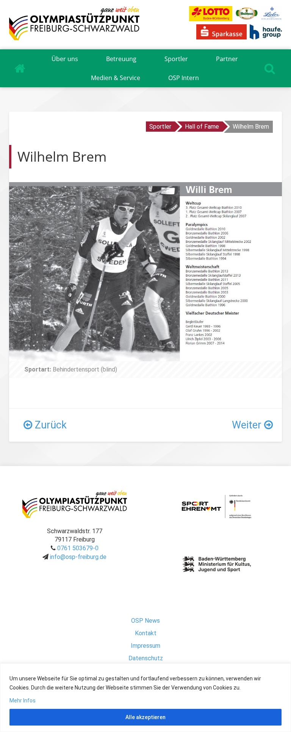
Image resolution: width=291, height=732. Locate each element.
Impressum (145, 645)
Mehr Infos (22, 700)
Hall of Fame (202, 126)
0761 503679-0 (78, 548)
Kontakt (145, 633)
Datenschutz (145, 658)
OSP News (145, 620)
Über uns (65, 59)
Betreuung (121, 59)
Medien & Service (115, 78)
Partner (227, 59)
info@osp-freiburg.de (78, 556)
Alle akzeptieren (145, 717)
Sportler (176, 59)
